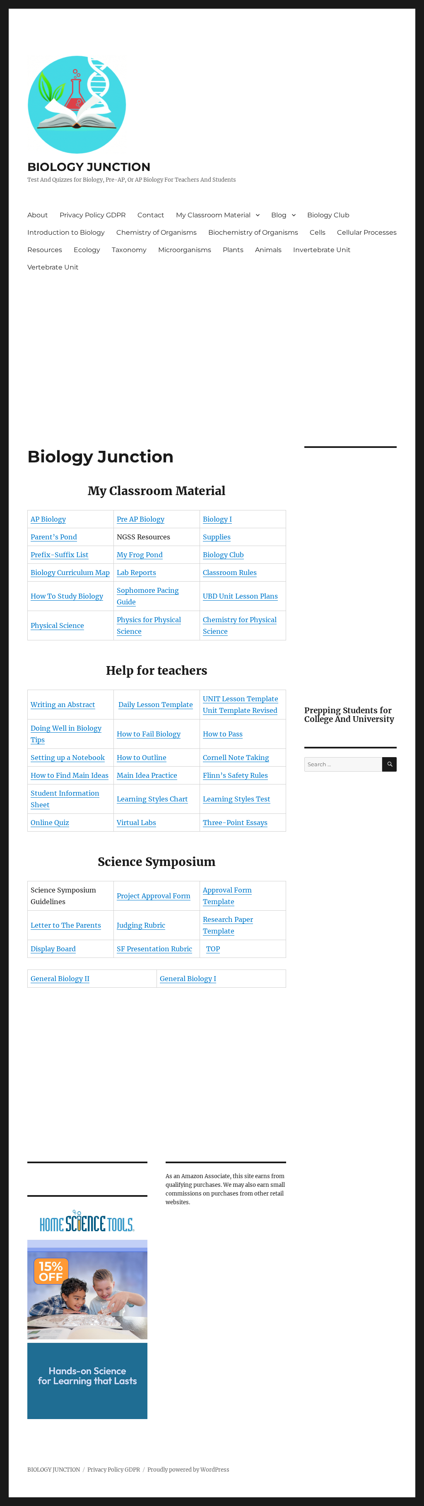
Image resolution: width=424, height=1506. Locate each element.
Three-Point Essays (235, 822)
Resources (44, 250)
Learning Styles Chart (152, 799)
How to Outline (141, 757)
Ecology (87, 250)
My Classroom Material (213, 215)
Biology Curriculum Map (70, 572)
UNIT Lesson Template (240, 699)
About (37, 215)
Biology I (217, 519)
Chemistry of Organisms (156, 232)
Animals (268, 250)
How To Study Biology (67, 596)
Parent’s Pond (54, 537)
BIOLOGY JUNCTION (89, 167)
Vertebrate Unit (53, 267)
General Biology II (60, 978)
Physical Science (57, 625)
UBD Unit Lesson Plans (240, 596)
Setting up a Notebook (68, 757)
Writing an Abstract (63, 704)
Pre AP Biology (140, 519)
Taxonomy (129, 250)
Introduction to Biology (66, 232)
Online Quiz (50, 822)
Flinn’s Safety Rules (235, 775)
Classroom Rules (230, 572)
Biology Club (328, 215)
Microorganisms (184, 250)
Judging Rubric (141, 925)
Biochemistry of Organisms (253, 232)
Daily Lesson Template (155, 704)
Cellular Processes (367, 232)
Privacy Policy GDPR (93, 215)
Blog (279, 215)
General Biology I (188, 978)
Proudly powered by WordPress (188, 1469)
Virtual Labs (136, 822)
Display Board (53, 949)
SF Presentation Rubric (154, 949)
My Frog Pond (140, 555)
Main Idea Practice (147, 775)
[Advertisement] (214, 339)
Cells (317, 232)
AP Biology (48, 519)
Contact (150, 215)
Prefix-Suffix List (60, 555)
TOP (213, 949)
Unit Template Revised (240, 710)
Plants (233, 250)
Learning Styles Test (236, 799)
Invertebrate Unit (322, 250)
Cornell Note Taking (236, 757)
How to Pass (223, 734)
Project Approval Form (153, 896)
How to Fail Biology (149, 734)
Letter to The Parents (66, 925)
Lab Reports (136, 572)
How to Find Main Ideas (69, 775)
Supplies (217, 537)
